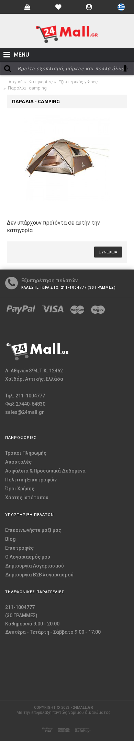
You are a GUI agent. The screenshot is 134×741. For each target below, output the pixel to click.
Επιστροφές (19, 548)
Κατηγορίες (41, 81)
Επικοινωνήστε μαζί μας (33, 530)
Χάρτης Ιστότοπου (26, 497)
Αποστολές (18, 462)
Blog (10, 539)
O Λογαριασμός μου (27, 557)
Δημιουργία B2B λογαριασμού (39, 574)
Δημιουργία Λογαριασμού (34, 566)
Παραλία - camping (27, 88)
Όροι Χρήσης (19, 488)
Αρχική (16, 81)
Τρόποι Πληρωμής (25, 453)
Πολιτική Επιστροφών (31, 479)
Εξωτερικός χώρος (78, 81)
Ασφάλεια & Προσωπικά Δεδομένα (45, 471)
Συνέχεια (108, 252)
